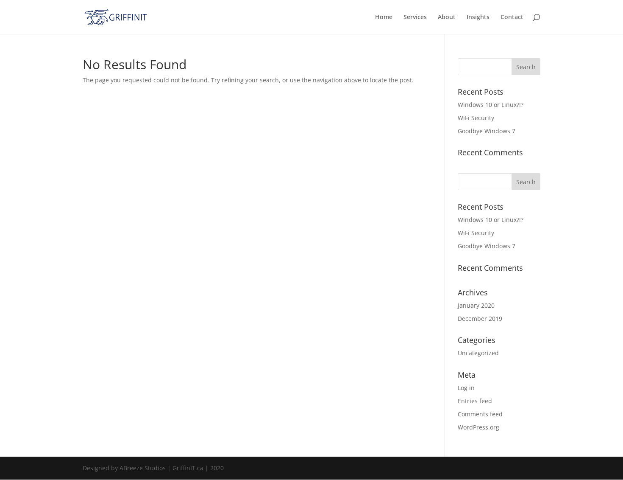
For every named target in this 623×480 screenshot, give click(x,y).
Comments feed (480, 414)
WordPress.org (478, 427)
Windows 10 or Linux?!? (490, 105)
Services (415, 17)
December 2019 (480, 318)
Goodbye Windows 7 (486, 131)
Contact (512, 17)
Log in (466, 388)
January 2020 (476, 305)
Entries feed (475, 401)
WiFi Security (476, 118)
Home (383, 17)
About (447, 17)
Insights (478, 17)
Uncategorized (478, 353)
